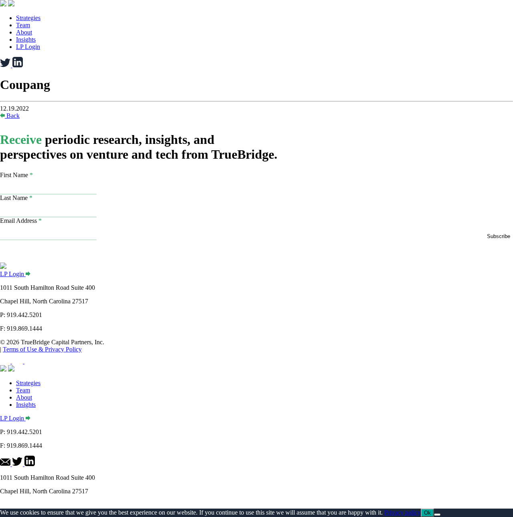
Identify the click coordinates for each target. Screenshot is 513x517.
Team (23, 25)
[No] (437, 514)
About (24, 32)
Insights (26, 39)
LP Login (28, 46)
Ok (427, 513)
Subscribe (498, 236)
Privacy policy (402, 512)
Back (13, 115)
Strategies (28, 17)
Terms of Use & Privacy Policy (42, 349)
